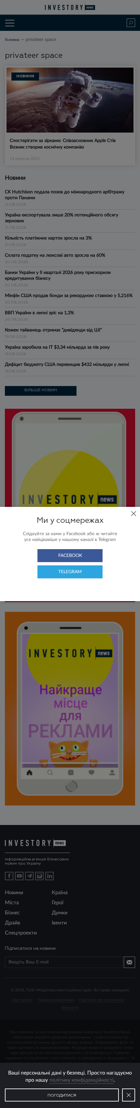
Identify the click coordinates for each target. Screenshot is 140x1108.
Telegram (70, 572)
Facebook (70, 555)
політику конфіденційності (81, 1080)
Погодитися (62, 1096)
